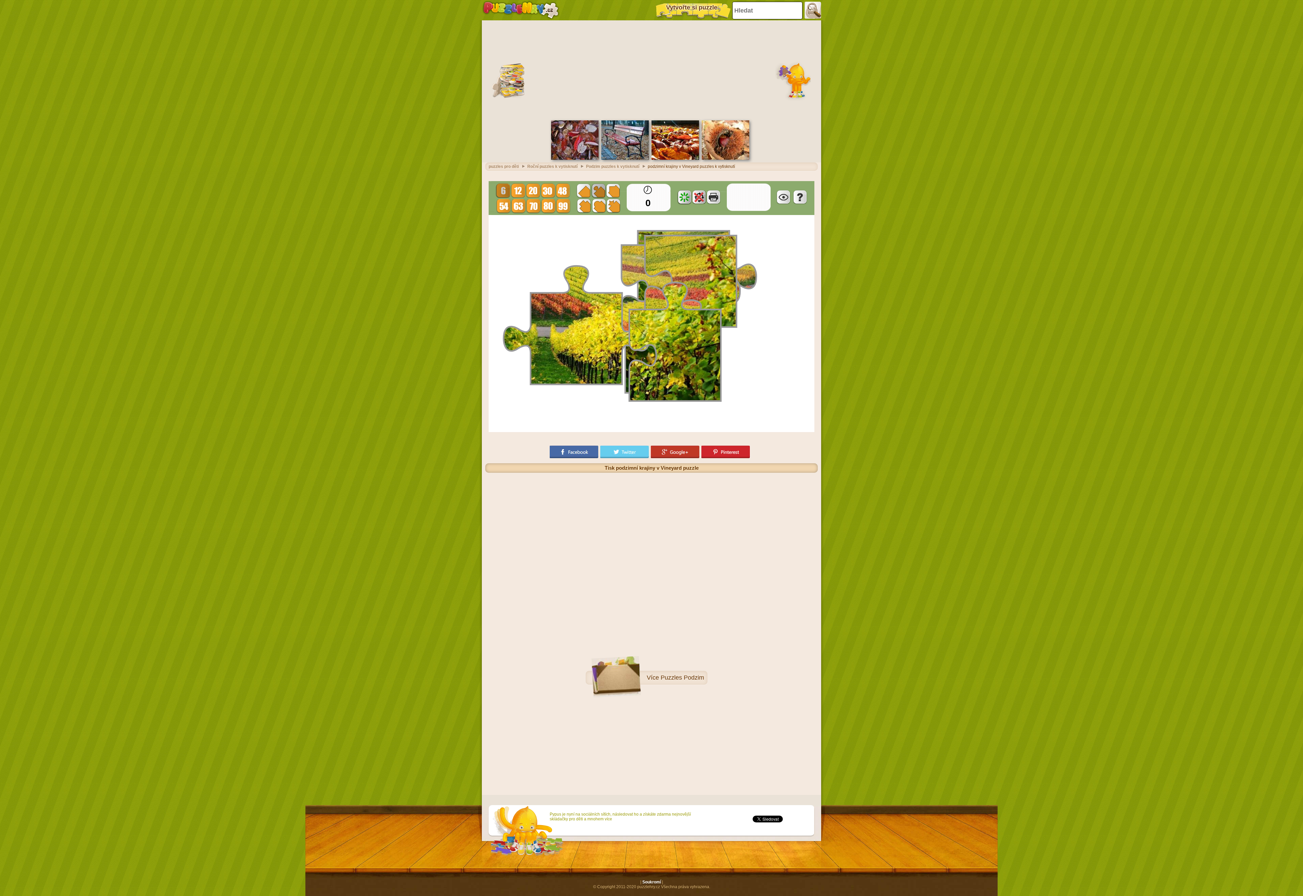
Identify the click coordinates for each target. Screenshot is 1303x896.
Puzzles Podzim (682, 677)
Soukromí (651, 882)
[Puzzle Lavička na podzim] (625, 158)
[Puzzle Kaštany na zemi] (725, 158)
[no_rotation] (699, 197)
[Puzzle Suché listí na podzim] (675, 158)
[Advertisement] (651, 69)
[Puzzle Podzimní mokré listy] (575, 158)
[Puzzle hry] (521, 10)
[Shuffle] (684, 197)
